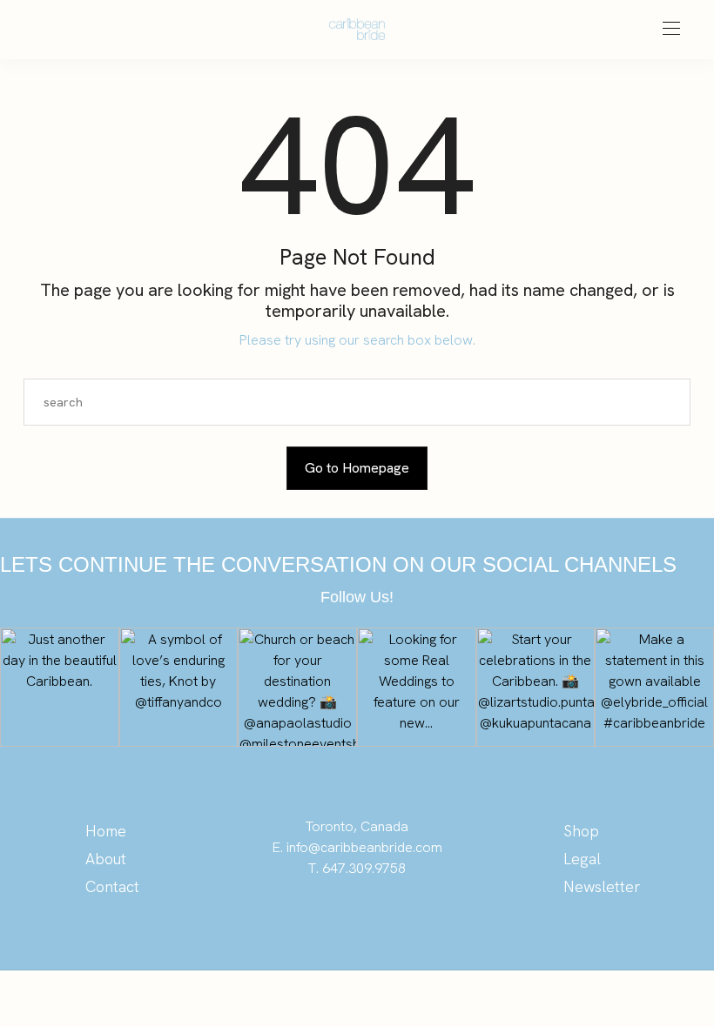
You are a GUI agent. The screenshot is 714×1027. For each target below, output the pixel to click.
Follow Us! (357, 597)
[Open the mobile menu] (671, 29)
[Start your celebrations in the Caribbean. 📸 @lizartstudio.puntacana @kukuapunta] (536, 687)
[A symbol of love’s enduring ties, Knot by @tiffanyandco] (179, 687)
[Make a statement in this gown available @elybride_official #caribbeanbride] (654, 687)
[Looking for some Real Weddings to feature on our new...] (416, 687)
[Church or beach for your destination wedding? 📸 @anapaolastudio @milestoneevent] (297, 687)
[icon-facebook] (323, 906)
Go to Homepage (357, 468)
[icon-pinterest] (253, 906)
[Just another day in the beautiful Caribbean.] (59, 687)
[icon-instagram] (289, 906)
